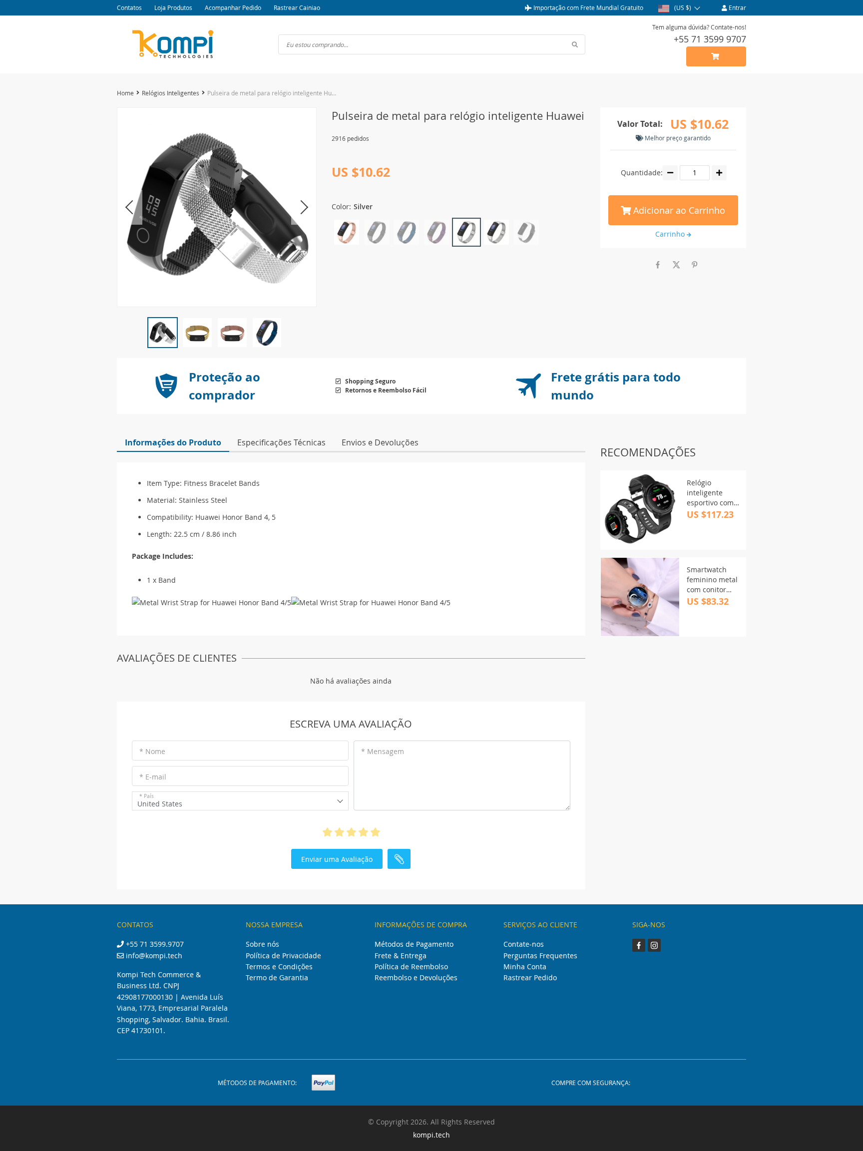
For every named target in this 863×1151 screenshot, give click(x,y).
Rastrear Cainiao (297, 7)
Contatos (129, 7)
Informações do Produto (173, 442)
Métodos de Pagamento (414, 944)
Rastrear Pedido (530, 977)
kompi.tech (431, 1135)
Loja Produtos (173, 7)
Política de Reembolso (411, 966)
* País (146, 796)
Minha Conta (524, 966)
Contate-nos (523, 944)
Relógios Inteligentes (170, 93)
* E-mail (152, 776)
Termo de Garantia (277, 977)
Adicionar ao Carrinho (678, 210)
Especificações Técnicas (281, 442)
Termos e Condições (279, 966)
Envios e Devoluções (380, 442)
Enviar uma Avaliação (337, 859)
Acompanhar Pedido (233, 7)
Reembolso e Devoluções (416, 977)
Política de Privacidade (283, 955)
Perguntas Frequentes (540, 955)
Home (125, 93)
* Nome (152, 751)
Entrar (736, 7)
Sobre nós (262, 944)
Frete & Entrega (401, 955)
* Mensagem (382, 751)
